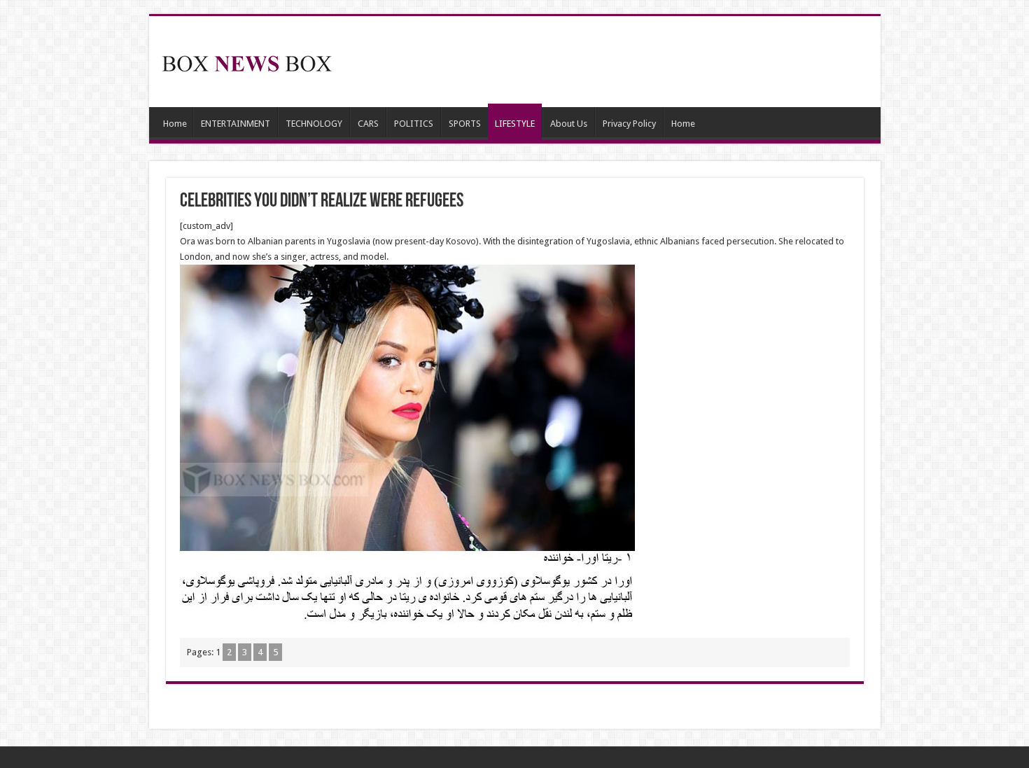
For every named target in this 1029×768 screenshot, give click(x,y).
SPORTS (465, 123)
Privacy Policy (629, 123)
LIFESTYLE (515, 123)
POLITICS (413, 123)
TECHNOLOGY (314, 123)
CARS (368, 123)
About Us (568, 123)
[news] (247, 61)
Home (175, 123)
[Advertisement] (615, 61)
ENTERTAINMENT (235, 123)
